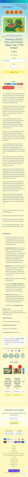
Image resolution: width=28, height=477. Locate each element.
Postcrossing (14, 452)
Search (14, 446)
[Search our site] (20, 12)
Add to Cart (8, 395)
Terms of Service (14, 459)
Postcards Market (13, 472)
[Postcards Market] (7, 6)
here (22, 226)
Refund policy (14, 461)
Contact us (14, 466)
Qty (14, 64)
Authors (14, 450)
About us (14, 448)
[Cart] (16, 12)
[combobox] (8, 391)
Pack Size (14, 58)
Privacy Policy (14, 462)
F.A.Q (14, 457)
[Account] (12, 12)
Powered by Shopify (14, 473)
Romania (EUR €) (10, 433)
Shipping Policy (14, 464)
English (19, 433)
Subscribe (14, 423)
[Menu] (7, 12)
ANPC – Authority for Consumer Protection (14, 453)
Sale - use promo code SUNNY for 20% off (14, 1)
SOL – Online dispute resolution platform (14, 455)
